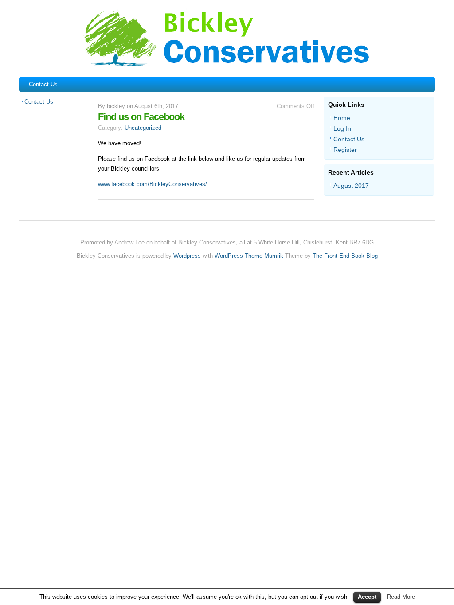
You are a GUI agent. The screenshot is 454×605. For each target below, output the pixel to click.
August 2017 (351, 185)
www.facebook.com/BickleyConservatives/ (152, 184)
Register (345, 149)
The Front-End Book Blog (345, 255)
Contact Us (43, 84)
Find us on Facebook (141, 116)
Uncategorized (143, 127)
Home (341, 117)
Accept (367, 596)
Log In (342, 128)
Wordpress (187, 255)
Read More (401, 596)
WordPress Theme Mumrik (249, 255)
